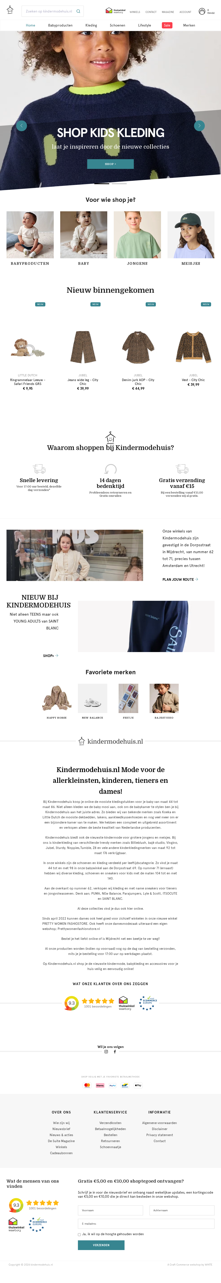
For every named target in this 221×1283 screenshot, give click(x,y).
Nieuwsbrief (61, 1129)
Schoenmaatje (110, 1147)
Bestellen (110, 1135)
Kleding (91, 25)
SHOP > (110, 164)
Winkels (61, 1147)
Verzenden (101, 1245)
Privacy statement (159, 1135)
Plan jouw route (178, 580)
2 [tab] (119, 183)
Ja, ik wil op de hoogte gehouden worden (113, 1234)
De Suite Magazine (61, 1141)
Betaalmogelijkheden (110, 1129)
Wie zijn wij (61, 1123)
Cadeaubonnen (61, 1153)
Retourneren (110, 1141)
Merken (189, 25)
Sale (167, 25)
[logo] (10, 12)
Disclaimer (159, 1129)
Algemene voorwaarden (159, 1123)
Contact (160, 1141)
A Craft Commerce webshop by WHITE (189, 1264)
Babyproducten (60, 25)
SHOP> (48, 656)
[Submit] (79, 11)
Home (30, 25)
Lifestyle (144, 25)
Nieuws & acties (61, 1135)
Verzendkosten (110, 1123)
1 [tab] (101, 183)
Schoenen (117, 25)
